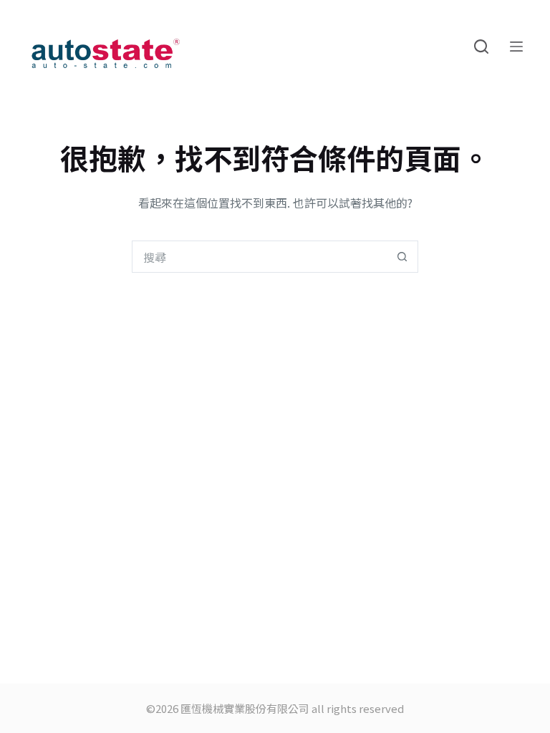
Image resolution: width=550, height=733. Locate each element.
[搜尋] (481, 46)
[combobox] (259, 257)
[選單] (516, 46)
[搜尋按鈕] (402, 256)
